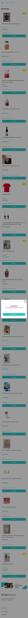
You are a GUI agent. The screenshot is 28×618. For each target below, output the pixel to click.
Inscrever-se (14, 314)
